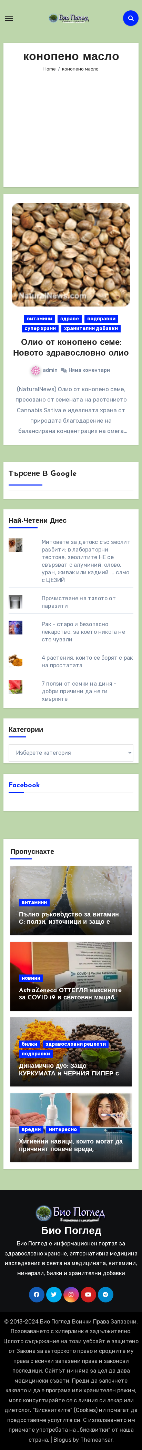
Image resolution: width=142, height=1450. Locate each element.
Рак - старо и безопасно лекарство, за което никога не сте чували (83, 632)
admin (50, 370)
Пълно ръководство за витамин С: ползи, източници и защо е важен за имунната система (69, 922)
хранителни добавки (91, 328)
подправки (101, 319)
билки (29, 1044)
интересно (63, 1129)
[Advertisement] (72, 125)
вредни (31, 1129)
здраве (69, 319)
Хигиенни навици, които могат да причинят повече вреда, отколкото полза (71, 1149)
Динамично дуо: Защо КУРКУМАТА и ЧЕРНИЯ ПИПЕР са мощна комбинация (70, 1073)
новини (31, 978)
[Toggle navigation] (8, 18)
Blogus (62, 1440)
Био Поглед (71, 1231)
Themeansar (96, 1440)
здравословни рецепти (75, 1044)
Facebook (24, 785)
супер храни (40, 328)
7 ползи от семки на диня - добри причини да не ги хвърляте (79, 691)
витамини (39, 319)
